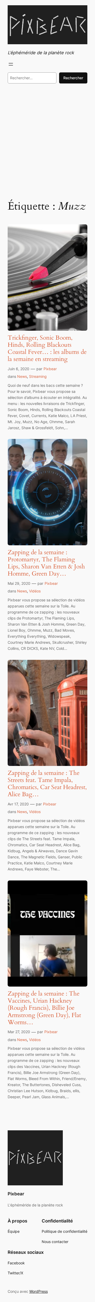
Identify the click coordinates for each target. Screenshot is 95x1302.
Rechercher (73, 78)
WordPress (38, 1291)
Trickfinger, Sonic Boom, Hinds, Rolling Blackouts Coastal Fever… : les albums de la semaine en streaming (47, 348)
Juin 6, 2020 (18, 369)
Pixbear (50, 369)
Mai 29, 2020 (19, 583)
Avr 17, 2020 (18, 804)
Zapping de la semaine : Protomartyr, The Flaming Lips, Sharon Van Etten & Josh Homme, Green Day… (46, 563)
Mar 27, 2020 (19, 1031)
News (22, 376)
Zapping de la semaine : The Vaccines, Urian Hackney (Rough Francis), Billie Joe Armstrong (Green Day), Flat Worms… (44, 1008)
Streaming (38, 376)
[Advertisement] (47, 141)
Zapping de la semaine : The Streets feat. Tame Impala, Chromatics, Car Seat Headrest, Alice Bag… (47, 784)
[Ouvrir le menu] (11, 64)
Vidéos (35, 591)
